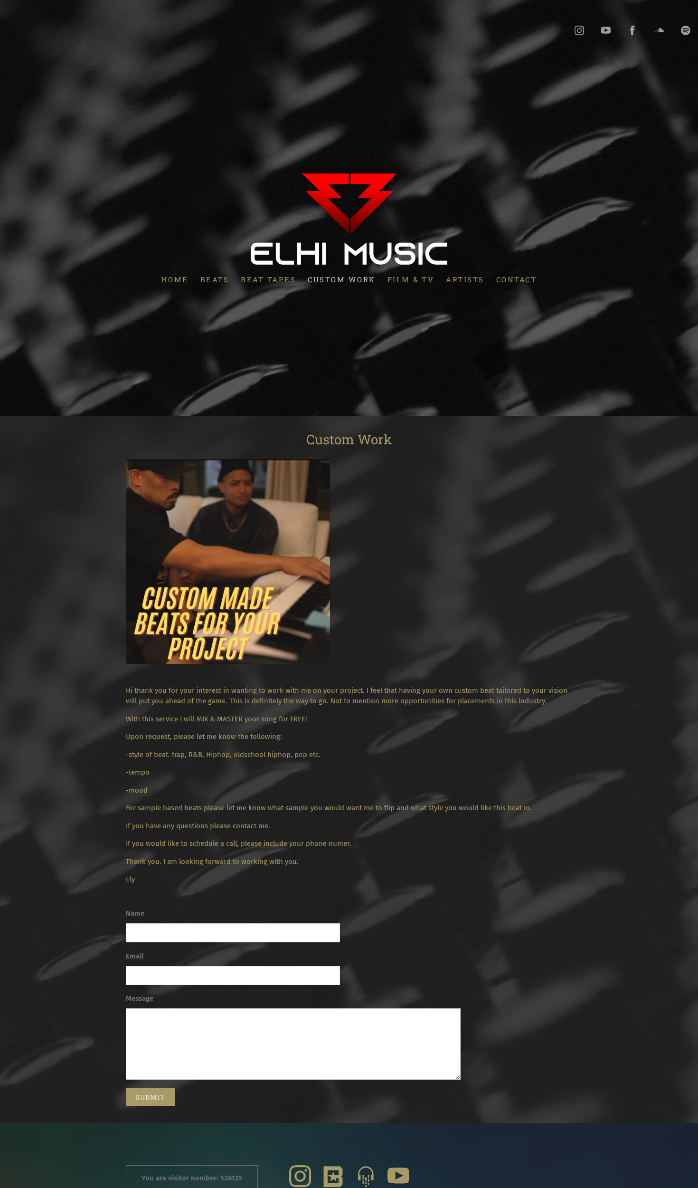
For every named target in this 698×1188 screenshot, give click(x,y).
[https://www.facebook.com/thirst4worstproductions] (632, 30)
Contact (516, 279)
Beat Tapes (268, 279)
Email (134, 956)
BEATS (214, 279)
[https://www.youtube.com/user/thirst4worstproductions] (606, 30)
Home (175, 279)
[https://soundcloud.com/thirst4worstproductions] (659, 30)
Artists (465, 279)
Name (135, 913)
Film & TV (410, 279)
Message (139, 998)
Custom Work (342, 279)
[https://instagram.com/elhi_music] (579, 30)
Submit (150, 1097)
